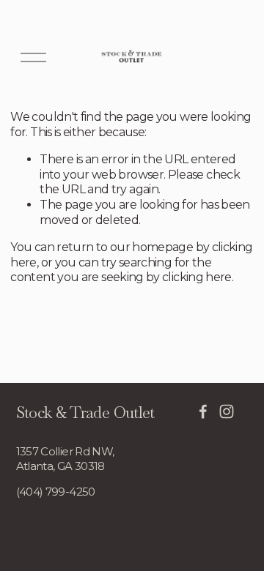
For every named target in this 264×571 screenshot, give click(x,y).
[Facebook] (203, 411)
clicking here (197, 277)
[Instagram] (226, 411)
